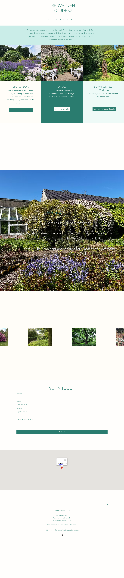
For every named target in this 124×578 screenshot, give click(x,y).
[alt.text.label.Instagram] (62, 535)
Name (19, 393)
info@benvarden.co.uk (64, 521)
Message (20, 416)
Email (19, 401)
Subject (19, 408)
